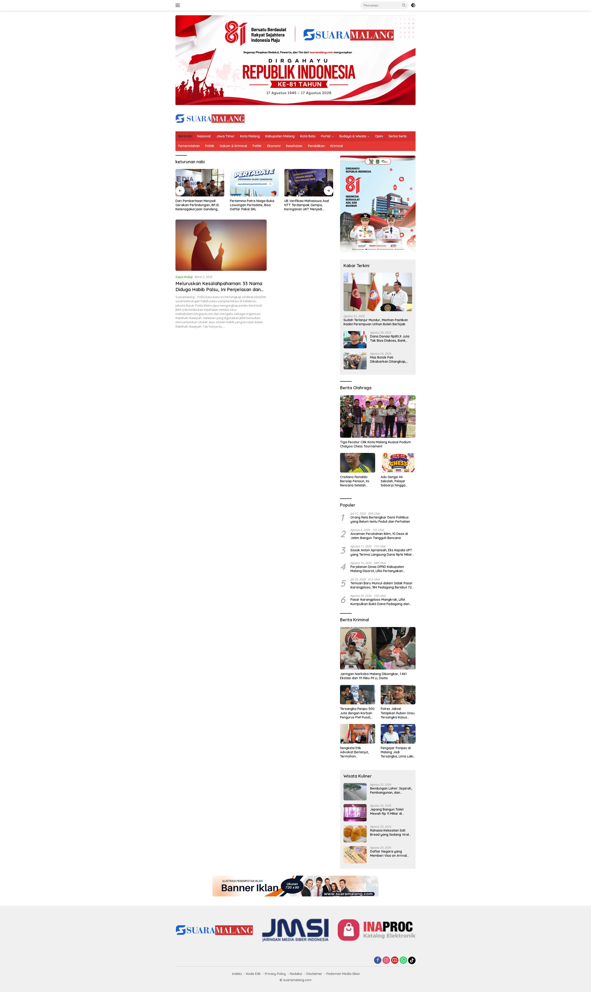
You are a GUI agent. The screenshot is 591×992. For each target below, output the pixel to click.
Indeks (237, 974)
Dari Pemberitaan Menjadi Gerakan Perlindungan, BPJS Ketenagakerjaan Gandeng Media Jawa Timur (197, 205)
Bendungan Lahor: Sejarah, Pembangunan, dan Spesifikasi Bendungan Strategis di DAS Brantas (391, 790)
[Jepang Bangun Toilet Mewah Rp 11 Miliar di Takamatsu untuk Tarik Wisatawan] (355, 812)
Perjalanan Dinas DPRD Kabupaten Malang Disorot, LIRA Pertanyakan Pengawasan (377, 569)
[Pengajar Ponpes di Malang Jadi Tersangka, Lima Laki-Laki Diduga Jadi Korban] (398, 734)
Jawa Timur (225, 136)
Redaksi (296, 974)
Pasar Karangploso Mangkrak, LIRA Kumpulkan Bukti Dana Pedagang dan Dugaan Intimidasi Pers (379, 601)
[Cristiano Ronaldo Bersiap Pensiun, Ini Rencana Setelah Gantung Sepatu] (357, 463)
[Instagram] (386, 960)
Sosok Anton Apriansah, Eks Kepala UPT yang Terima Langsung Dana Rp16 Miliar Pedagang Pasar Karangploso (381, 552)
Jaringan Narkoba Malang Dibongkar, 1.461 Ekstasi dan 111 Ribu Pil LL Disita (373, 676)
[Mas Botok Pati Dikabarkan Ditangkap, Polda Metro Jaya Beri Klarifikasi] (355, 360)
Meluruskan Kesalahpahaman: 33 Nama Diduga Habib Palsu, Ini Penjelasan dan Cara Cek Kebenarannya (218, 289)
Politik (209, 146)
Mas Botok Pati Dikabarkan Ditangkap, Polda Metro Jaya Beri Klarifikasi (388, 359)
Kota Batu (308, 136)
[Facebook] (377, 960)
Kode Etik (253, 974)
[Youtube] (394, 960)
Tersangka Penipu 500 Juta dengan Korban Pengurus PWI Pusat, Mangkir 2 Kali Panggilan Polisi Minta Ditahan (357, 713)
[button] (404, 5)
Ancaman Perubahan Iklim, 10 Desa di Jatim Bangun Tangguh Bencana (379, 536)
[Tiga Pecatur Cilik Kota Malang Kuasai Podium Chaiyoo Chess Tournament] (378, 416)
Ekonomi (273, 146)
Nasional (204, 136)
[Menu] (178, 5)
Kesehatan (294, 146)
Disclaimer (314, 974)
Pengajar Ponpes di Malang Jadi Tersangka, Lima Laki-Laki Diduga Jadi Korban (398, 752)
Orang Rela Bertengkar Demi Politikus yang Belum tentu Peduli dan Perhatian (380, 519)
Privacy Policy (275, 974)
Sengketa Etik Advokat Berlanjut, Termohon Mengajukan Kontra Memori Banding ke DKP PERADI (355, 752)
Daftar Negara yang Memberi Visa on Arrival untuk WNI (388, 853)
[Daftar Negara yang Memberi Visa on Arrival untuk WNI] (355, 854)
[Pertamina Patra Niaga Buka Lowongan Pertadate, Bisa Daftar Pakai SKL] (254, 182)
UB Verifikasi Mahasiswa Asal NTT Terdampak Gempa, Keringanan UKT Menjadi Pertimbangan (306, 205)
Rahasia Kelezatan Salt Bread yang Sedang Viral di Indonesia (389, 832)
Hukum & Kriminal (233, 146)
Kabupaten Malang (280, 136)
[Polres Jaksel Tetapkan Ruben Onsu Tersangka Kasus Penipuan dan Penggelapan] (398, 695)
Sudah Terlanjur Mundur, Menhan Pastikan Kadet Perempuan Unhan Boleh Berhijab (376, 322)
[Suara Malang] (210, 118)
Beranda (185, 136)
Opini (379, 136)
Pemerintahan (189, 146)
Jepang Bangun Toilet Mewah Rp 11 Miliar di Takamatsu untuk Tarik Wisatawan (388, 811)
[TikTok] (412, 960)
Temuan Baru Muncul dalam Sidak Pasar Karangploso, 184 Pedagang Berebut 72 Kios (381, 585)
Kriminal (336, 146)
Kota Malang (250, 136)
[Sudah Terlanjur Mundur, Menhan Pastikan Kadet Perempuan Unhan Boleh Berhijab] (378, 292)
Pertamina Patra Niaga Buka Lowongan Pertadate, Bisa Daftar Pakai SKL (252, 205)
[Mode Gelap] (413, 5)
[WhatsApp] (403, 960)
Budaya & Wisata (352, 136)
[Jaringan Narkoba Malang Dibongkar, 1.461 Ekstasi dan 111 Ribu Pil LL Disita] (378, 648)
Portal (325, 136)
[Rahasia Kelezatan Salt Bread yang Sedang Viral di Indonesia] (355, 833)
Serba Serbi (398, 136)
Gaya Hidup (184, 277)
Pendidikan (316, 146)
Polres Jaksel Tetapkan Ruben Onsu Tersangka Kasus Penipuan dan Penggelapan (398, 713)
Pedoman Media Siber (343, 974)
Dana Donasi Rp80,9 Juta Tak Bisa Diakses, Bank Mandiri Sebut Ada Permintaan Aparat (389, 338)
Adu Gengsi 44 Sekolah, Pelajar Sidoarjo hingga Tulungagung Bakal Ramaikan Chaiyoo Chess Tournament (395, 481)
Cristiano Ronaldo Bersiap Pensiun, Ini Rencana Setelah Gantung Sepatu (354, 481)
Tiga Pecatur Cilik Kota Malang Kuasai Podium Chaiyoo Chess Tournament (375, 444)
